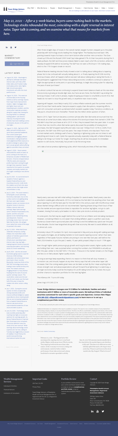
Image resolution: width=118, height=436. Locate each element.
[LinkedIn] (6, 47)
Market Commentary (49, 331)
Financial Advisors (9, 389)
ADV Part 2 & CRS (38, 383)
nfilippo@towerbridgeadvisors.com (63, 297)
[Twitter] (15, 47)
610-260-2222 (43, 297)
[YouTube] (11, 47)
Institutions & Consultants (11, 393)
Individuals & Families (10, 386)
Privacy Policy (36, 387)
